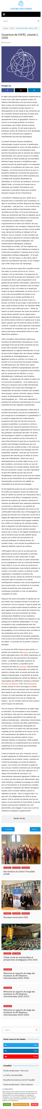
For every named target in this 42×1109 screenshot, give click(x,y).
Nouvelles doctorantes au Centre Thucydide (19, 1080)
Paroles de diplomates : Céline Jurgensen (18, 1085)
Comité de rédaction (10, 684)
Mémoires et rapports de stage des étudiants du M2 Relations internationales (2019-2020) (19, 1012)
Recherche (25, 868)
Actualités (7, 868)
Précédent (9, 829)
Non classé (7, 43)
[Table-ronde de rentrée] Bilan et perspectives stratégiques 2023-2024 (21, 958)
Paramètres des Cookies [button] (21, 1104)
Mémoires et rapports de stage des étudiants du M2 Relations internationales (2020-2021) (19, 994)
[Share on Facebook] (7, 90)
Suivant (34, 829)
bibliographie (32, 684)
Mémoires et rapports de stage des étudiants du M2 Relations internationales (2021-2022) (19, 975)
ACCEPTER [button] (7, 1104)
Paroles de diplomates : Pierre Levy (15, 1071)
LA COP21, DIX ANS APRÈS (12, 1075)
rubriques (22, 667)
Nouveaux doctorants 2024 (16, 917)
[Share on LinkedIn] (34, 90)
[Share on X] (21, 90)
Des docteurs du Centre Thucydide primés (19, 872)
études (25, 652)
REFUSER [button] (34, 1104)
